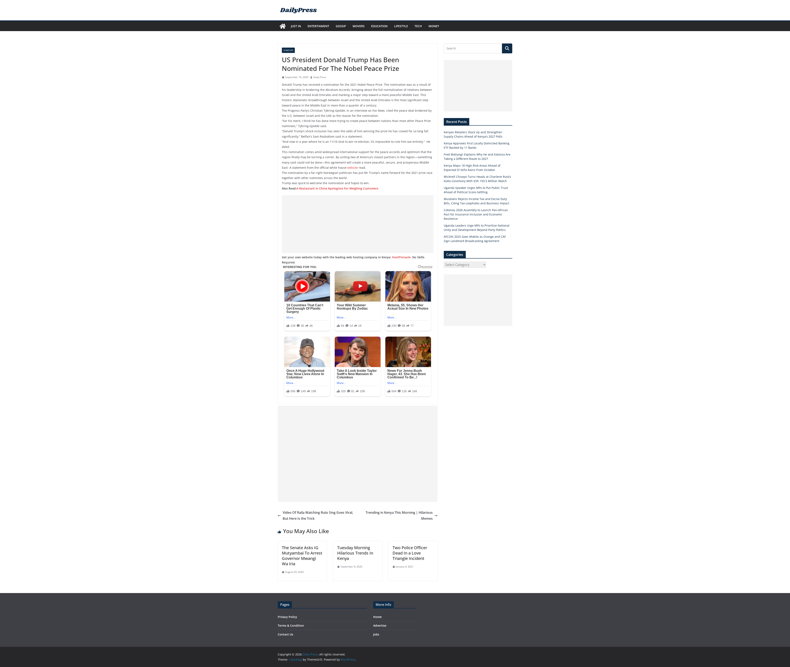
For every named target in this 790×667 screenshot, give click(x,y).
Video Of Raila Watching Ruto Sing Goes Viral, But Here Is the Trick (318, 515)
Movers (359, 26)
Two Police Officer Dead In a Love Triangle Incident (410, 553)
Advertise (379, 625)
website (353, 168)
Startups (288, 50)
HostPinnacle (401, 257)
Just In (296, 26)
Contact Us (285, 634)
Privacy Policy (287, 617)
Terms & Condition (291, 625)
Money (434, 26)
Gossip (341, 26)
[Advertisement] (357, 224)
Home (377, 617)
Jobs (376, 634)
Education (379, 26)
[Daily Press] (283, 26)
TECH (418, 26)
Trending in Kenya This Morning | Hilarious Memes (399, 515)
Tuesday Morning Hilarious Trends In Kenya (355, 553)
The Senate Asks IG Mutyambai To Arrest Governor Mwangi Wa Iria (302, 555)
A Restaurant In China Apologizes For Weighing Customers (337, 188)
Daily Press (319, 77)
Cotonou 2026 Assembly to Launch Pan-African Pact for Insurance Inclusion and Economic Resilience (476, 214)
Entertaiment (318, 26)
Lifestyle (401, 26)
